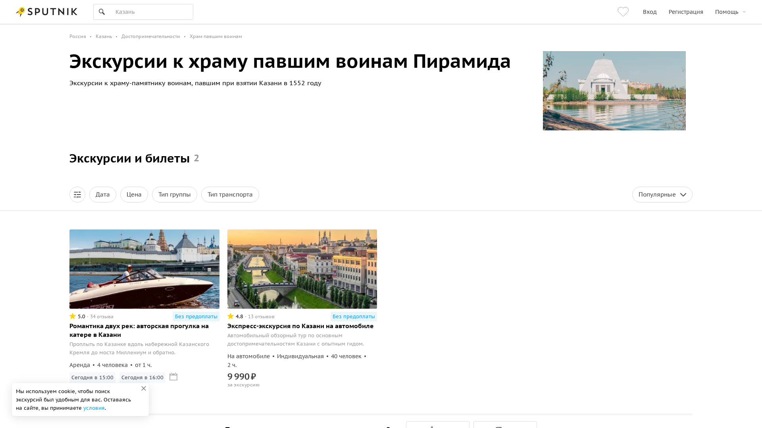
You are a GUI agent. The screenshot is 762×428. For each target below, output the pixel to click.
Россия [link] (77, 36)
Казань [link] (104, 36)
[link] (624, 12)
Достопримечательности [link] (150, 36)
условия (94, 408)
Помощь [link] (726, 11)
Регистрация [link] (686, 11)
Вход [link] (650, 11)
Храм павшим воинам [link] (216, 36)
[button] (77, 195)
